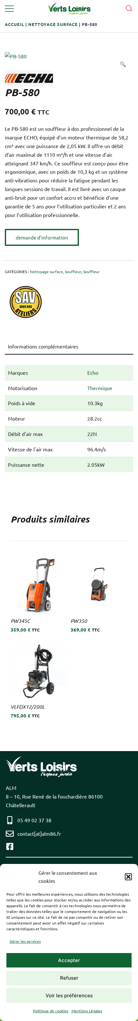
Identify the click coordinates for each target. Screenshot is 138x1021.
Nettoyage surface (53, 24)
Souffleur (73, 271)
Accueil (14, 24)
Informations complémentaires (43, 346)
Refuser (69, 978)
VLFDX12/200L (28, 706)
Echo (92, 372)
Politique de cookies (50, 1010)
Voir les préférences (69, 995)
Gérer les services (25, 941)
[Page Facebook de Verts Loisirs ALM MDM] (11, 846)
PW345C (20, 620)
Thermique (99, 388)
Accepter (69, 960)
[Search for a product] (129, 7)
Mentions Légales (87, 1010)
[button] (128, 877)
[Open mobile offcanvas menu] (9, 8)
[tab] (69, 346)
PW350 (79, 620)
